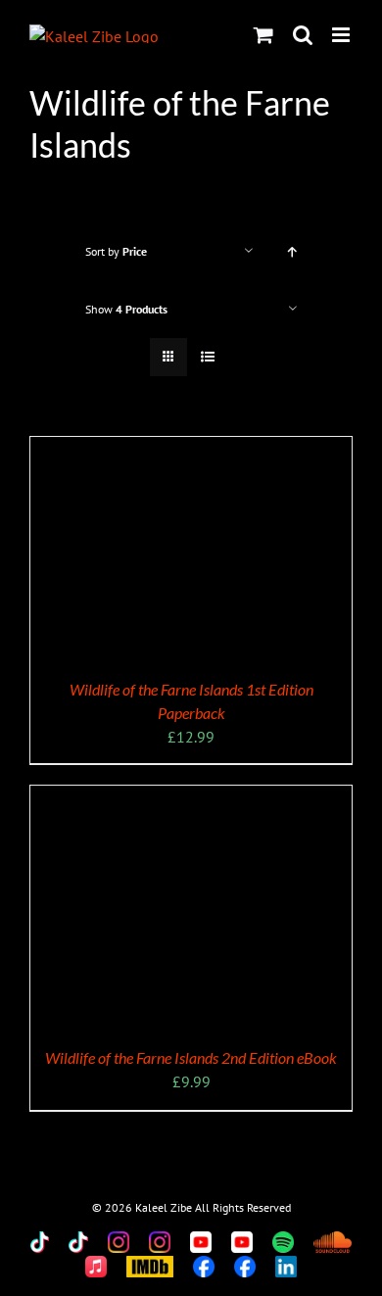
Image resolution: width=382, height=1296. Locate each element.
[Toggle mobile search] (302, 34)
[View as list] (207, 357)
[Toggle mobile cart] (263, 34)
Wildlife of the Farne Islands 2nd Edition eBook (191, 1057)
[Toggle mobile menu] (342, 34)
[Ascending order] (292, 251)
